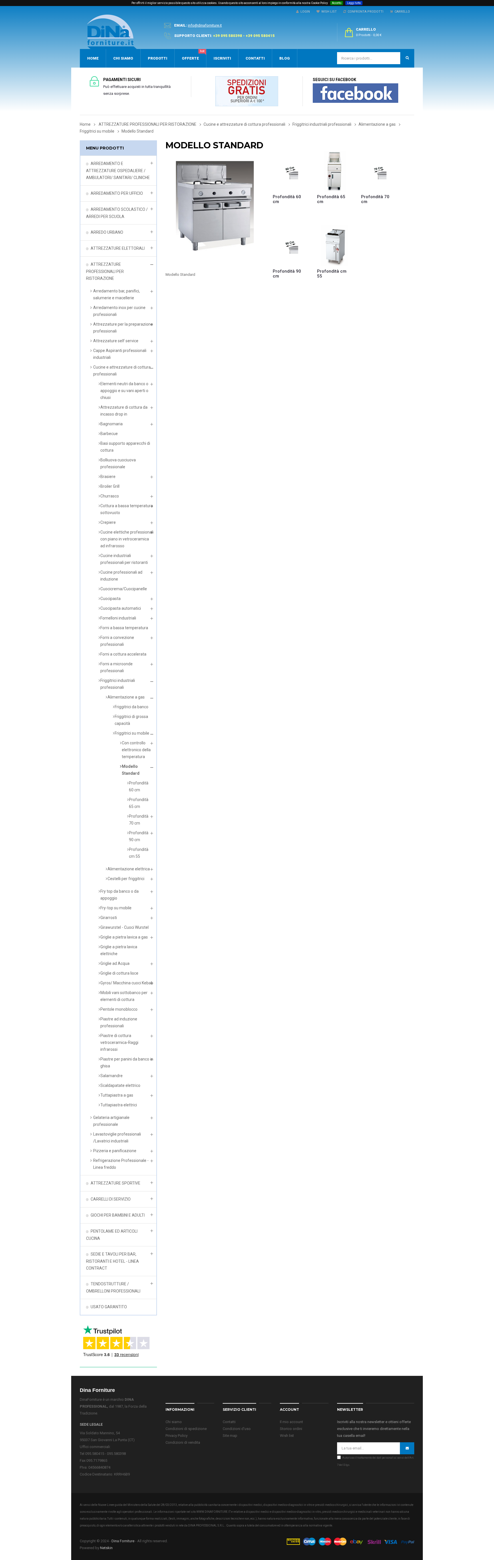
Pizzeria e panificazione (114, 1150)
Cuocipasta (110, 598)
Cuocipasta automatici (120, 608)
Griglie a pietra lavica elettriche (118, 950)
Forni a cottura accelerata (123, 654)
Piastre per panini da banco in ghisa (126, 1062)
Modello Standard (131, 770)
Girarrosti (108, 917)
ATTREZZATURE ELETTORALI (118, 248)
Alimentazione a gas (126, 697)
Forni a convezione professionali (117, 641)
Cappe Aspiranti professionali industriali (119, 354)
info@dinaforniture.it (205, 25)
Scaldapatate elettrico (120, 1085)
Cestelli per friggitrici (125, 878)
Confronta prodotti (364, 11)
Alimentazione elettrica (128, 869)
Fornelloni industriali (118, 618)
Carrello (401, 11)
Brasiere (107, 476)
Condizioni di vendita (183, 1442)
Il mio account (291, 1422)
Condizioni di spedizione (186, 1429)
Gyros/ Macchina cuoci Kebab (126, 983)
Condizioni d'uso (237, 1429)
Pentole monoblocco (119, 1009)
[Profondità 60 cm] (290, 171)
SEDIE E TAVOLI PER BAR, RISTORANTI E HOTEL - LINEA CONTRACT (112, 1261)
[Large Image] (350, 1541)
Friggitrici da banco (131, 707)
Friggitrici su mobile (132, 733)
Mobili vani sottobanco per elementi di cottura (124, 996)
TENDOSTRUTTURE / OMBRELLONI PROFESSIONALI (113, 1287)
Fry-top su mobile (116, 908)
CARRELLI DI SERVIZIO (111, 1199)
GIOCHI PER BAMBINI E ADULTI (118, 1215)
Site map (230, 1435)
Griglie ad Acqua (115, 963)
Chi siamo (174, 1422)
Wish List (328, 11)
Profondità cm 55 (138, 853)
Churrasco (109, 496)
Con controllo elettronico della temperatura (136, 750)
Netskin (106, 1548)
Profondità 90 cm (138, 836)
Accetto (336, 3)
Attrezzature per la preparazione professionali (123, 327)
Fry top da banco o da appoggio (119, 894)
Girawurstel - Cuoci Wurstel (124, 927)
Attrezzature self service (115, 341)
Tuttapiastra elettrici (118, 1105)
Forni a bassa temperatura (124, 627)
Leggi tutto (354, 3)
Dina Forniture (122, 1541)
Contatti (229, 1422)
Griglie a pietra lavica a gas (124, 937)
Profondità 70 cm (138, 819)
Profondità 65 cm (138, 803)
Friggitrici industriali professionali (117, 684)
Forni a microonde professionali (116, 667)
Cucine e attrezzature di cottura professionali (122, 370)
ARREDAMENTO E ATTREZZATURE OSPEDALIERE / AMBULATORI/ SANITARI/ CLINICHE (118, 170)
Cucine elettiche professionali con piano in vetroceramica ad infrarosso (127, 539)
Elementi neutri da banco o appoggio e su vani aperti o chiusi (124, 390)
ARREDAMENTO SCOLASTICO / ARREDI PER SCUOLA (117, 213)
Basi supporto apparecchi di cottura (125, 447)
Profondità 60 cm (138, 786)
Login (304, 11)
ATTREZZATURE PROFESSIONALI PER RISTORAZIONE (105, 271)
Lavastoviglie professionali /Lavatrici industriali (117, 1137)
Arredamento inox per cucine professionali (119, 311)
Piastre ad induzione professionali (118, 1022)
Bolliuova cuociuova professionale (118, 463)
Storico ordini (291, 1429)
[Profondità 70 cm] (379, 171)
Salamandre (111, 1075)
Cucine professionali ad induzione (121, 575)
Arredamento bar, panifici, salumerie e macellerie (116, 294)
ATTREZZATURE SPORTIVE (115, 1183)
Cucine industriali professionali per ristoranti (124, 559)
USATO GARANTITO (109, 1307)
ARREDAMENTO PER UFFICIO (117, 193)
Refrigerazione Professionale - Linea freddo (121, 1164)
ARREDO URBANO (107, 232)
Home (85, 124)
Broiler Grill (109, 486)
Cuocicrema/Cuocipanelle (123, 589)
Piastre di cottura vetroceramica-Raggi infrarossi (119, 1042)
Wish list (287, 1435)
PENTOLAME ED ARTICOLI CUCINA (112, 1235)
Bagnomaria (111, 424)
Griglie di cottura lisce (119, 973)
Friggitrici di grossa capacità (131, 720)
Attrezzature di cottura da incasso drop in (124, 410)
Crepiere (108, 522)
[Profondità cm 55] (335, 245)
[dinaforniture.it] (112, 32)
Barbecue (109, 433)
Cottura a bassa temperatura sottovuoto (126, 509)
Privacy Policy (177, 1435)
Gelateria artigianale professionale (111, 1121)
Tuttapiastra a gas (116, 1095)
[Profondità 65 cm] (335, 171)
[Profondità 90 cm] (290, 245)
